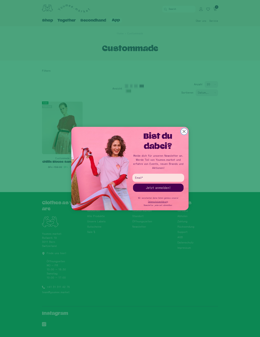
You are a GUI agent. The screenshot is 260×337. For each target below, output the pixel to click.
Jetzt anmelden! (158, 188)
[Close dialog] (184, 131)
